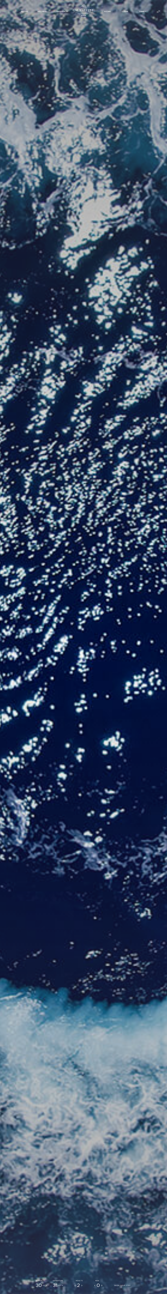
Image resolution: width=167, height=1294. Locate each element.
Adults (79, 1281)
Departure (58, 1281)
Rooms (107, 11)
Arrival (39, 1281)
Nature (24, 11)
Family (142, 11)
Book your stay (123, 1285)
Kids (97, 1281)
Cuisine (125, 11)
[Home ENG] (84, 11)
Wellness (42, 11)
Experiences (62, 11)
